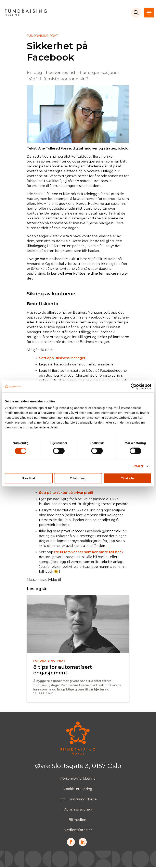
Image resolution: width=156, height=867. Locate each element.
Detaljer (138, 466)
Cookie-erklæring (78, 789)
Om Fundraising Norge (78, 799)
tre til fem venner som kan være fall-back (89, 552)
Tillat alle (127, 478)
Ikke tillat (28, 478)
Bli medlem (78, 820)
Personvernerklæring (78, 778)
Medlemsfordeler (78, 830)
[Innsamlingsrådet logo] (78, 753)
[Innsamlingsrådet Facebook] (71, 845)
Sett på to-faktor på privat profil (66, 493)
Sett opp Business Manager (62, 358)
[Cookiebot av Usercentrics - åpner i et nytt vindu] (133, 387)
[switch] (59, 451)
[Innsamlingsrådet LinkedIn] (82, 845)
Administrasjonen (78, 809)
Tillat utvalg (78, 478)
